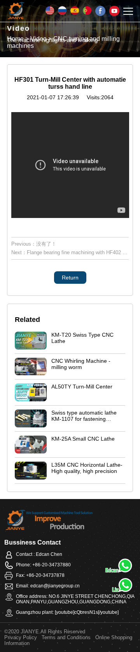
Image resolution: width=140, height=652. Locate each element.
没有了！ (46, 244)
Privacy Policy (20, 637)
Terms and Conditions (66, 637)
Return (70, 277)
